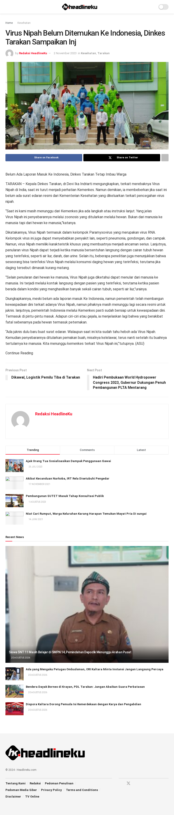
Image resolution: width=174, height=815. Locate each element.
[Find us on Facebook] (120, 783)
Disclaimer (13, 796)
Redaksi (35, 783)
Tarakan (103, 53)
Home (9, 22)
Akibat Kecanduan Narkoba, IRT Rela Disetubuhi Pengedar (67, 478)
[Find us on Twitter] (128, 783)
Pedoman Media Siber (21, 790)
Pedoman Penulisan (59, 783)
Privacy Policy (51, 790)
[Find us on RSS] (144, 783)
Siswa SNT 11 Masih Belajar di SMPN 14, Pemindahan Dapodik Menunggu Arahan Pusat (70, 652)
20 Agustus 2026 (20, 657)
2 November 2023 (65, 53)
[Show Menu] (7, 7)
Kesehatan (24, 22)
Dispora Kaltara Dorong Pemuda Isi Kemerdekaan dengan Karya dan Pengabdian (83, 704)
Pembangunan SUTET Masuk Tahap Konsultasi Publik (65, 496)
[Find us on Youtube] (136, 783)
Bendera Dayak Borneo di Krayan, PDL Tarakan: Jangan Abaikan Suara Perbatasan (85, 686)
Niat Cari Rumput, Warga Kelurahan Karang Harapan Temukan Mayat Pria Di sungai (86, 513)
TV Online (32, 796)
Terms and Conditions (82, 790)
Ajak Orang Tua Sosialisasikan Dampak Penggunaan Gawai (68, 461)
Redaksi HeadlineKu (33, 53)
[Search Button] (152, 7)
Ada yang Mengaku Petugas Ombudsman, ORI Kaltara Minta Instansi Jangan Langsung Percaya (94, 669)
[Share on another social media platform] (165, 157)
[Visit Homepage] (79, 6)
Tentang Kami (15, 783)
